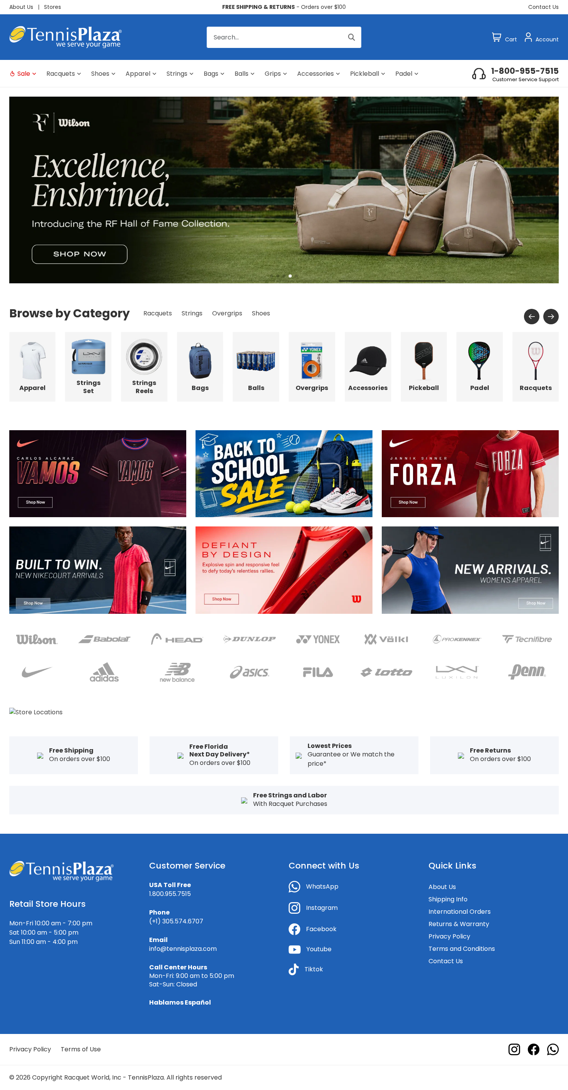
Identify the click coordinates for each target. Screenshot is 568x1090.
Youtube (319, 949)
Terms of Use (81, 1049)
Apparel (138, 73)
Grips (273, 73)
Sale (23, 73)
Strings (177, 73)
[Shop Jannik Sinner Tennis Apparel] (470, 473)
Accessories (315, 73)
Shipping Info (448, 899)
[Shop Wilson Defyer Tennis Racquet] (284, 569)
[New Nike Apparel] (97, 569)
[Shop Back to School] (284, 473)
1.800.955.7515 (170, 893)
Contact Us (543, 7)
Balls (241, 73)
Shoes (100, 73)
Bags (211, 73)
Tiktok (313, 969)
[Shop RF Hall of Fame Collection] (284, 189)
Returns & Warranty (459, 924)
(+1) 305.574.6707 (176, 921)
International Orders (460, 911)
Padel (403, 73)
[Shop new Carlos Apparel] (97, 473)
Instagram (322, 907)
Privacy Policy (449, 936)
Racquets (60, 73)
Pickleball (364, 73)
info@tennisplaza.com (183, 948)
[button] (271, 276)
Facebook (321, 929)
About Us (21, 7)
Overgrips (227, 313)
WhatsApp (322, 886)
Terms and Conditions (462, 948)
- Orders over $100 (284, 7)
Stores (52, 7)
